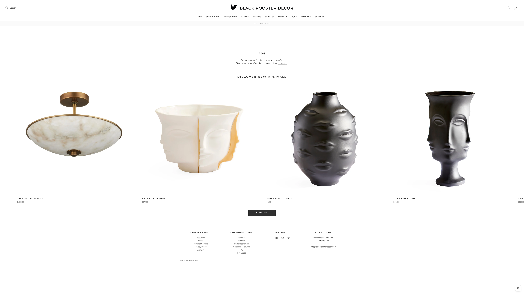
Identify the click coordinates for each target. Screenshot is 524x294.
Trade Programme (241, 243)
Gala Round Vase (279, 198)
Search (13, 8)
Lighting (283, 17)
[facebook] (276, 238)
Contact (200, 250)
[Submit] (8, 8)
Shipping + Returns (241, 246)
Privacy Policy (200, 246)
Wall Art (306, 17)
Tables (245, 17)
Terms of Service (200, 243)
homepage (282, 63)
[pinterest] (288, 238)
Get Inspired (213, 17)
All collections (262, 23)
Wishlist (241, 240)
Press (200, 240)
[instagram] (282, 238)
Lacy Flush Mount (30, 198)
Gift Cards (241, 253)
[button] (510, 144)
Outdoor (319, 17)
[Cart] (515, 8)
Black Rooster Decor (191, 261)
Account (241, 237)
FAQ (241, 250)
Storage (269, 17)
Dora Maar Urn (404, 198)
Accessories (230, 17)
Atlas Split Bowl (154, 198)
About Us (201, 237)
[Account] (508, 8)
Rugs (294, 17)
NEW (200, 17)
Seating (257, 17)
